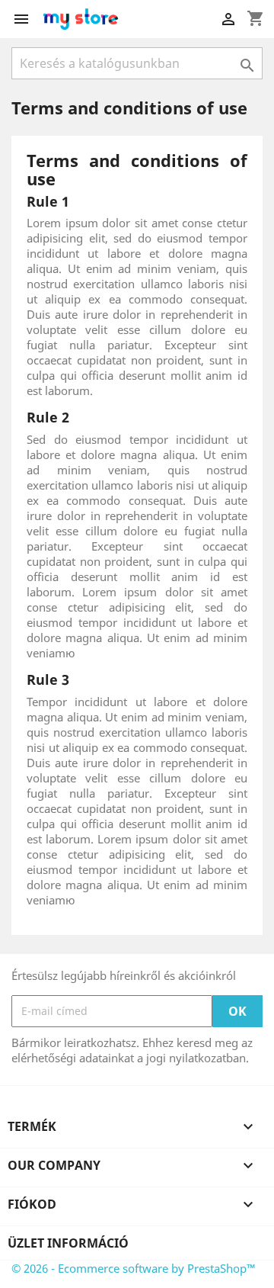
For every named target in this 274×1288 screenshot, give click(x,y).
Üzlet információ (68, 1243)
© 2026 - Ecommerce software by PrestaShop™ (133, 1268)
